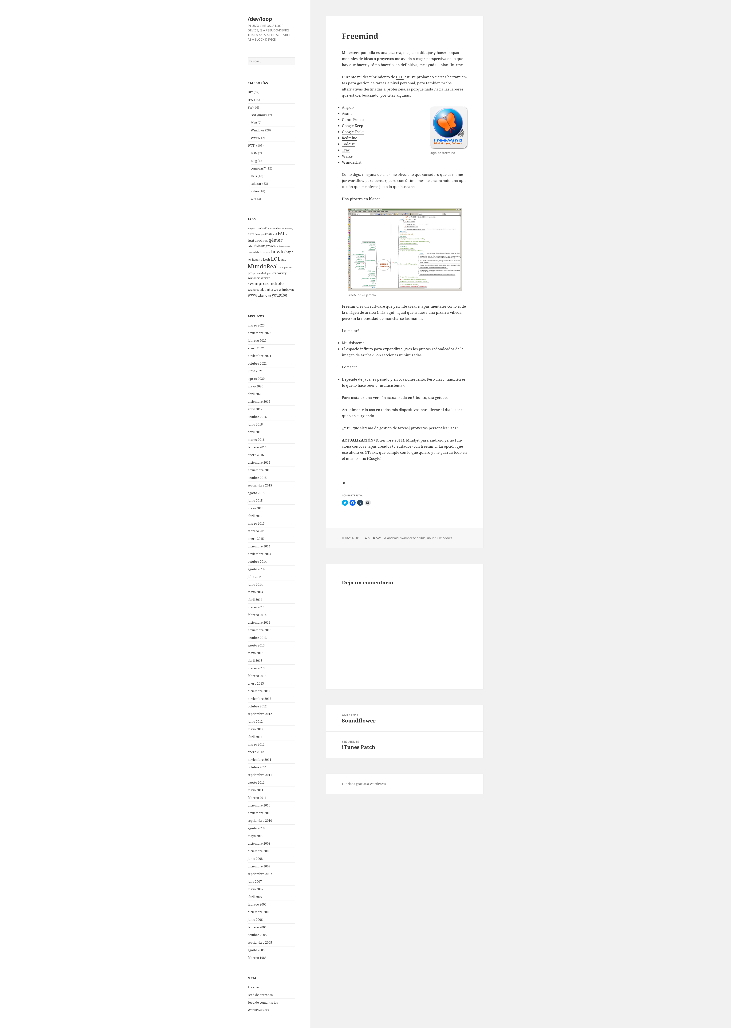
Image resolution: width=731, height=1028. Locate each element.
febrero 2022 (257, 340)
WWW (255, 138)
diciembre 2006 (259, 912)
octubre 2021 (257, 363)
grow (270, 246)
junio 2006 (255, 920)
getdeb (441, 397)
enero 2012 (256, 752)
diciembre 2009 (259, 843)
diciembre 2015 (259, 462)
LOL (276, 258)
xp (269, 295)
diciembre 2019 (259, 401)
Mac (254, 123)
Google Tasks (353, 131)
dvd (275, 234)
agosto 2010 (256, 828)
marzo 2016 (256, 440)
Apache (271, 228)
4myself (251, 228)
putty (270, 273)
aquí (390, 312)
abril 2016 (255, 432)
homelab (253, 252)
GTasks (371, 452)
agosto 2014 (256, 569)
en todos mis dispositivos (398, 409)
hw (249, 259)
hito (276, 246)
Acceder (254, 987)
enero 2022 (256, 348)
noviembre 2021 (259, 356)
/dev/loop (260, 18)
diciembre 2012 (259, 691)
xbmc (262, 295)
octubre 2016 (257, 417)
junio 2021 (255, 371)
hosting (265, 252)
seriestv (254, 278)
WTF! (251, 145)
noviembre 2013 (259, 630)
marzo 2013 (256, 668)
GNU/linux (258, 115)
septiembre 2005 (260, 942)
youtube (279, 295)
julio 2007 (255, 881)
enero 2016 (256, 455)
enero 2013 (256, 683)
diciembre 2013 (259, 622)
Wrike (347, 156)
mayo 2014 (255, 592)
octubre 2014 (257, 561)
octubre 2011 (257, 767)
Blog (254, 161)
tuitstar (256, 184)
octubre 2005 (257, 935)
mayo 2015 (255, 508)
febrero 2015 (257, 531)
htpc (289, 251)
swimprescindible (266, 283)
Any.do (348, 107)
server (265, 278)
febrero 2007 (257, 904)
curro (251, 234)
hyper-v (257, 259)
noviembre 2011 (259, 760)
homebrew (284, 246)
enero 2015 (256, 539)
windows (286, 289)
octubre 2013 (257, 638)
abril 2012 (255, 737)
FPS (265, 240)
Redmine (349, 137)
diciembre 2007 (259, 866)
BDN (254, 153)
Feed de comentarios (263, 1002)
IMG (254, 176)
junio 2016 (255, 424)
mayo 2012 (255, 729)
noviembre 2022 (259, 333)
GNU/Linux (256, 246)
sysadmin (253, 290)
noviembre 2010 (259, 813)
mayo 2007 (255, 889)
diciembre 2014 (259, 546)
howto (278, 251)
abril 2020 (255, 394)
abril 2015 (255, 516)
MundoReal (263, 266)
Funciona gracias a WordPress (364, 784)
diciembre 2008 (259, 851)
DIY (250, 92)
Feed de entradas (260, 995)
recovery (279, 273)
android (262, 228)
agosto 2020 (256, 379)
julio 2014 (255, 577)
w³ (253, 199)
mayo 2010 (255, 836)
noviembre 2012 (259, 699)
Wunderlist (352, 162)
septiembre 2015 (260, 485)
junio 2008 (255, 859)
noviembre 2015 (259, 470)
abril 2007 (255, 897)
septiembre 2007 (260, 874)
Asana (347, 113)
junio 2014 (255, 584)
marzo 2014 (256, 607)
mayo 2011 (255, 790)
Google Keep (352, 125)
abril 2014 (255, 600)
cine (278, 228)
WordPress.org (258, 1010)
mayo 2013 (255, 653)
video (255, 191)
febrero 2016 (257, 447)
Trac (346, 150)
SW (250, 107)
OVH (281, 267)
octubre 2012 (257, 706)
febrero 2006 (257, 927)
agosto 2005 (256, 950)
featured (255, 240)
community (287, 228)
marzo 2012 (256, 744)
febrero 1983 (257, 958)
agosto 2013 (256, 645)
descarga (259, 234)
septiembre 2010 (260, 820)
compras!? (258, 168)
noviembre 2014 (259, 554)
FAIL (282, 233)
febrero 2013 (257, 676)
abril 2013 (255, 660)
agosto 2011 (256, 782)
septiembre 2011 (260, 775)
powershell (260, 273)
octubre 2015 (257, 478)
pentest (288, 267)
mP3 (283, 259)
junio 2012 (255, 721)
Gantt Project (353, 119)
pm (250, 273)
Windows (257, 130)
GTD (400, 76)
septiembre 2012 (260, 714)
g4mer (276, 240)
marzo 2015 (256, 523)
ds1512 (268, 234)
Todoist (348, 144)
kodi (266, 259)
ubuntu (266, 289)
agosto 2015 (256, 493)
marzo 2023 (256, 325)
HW (250, 100)
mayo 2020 (255, 386)
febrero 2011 (257, 798)
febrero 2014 (257, 615)
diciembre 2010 (259, 805)
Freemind (350, 306)
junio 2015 (255, 500)
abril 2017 (255, 409)
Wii (276, 290)
